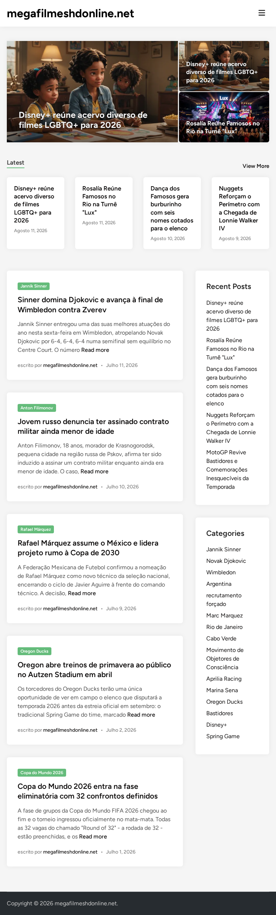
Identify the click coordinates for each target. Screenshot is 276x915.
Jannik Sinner (33, 286)
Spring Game (223, 736)
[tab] (15, 161)
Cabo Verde (221, 638)
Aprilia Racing (224, 678)
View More (256, 166)
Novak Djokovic (226, 560)
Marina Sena (222, 690)
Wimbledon (221, 572)
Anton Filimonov (36, 407)
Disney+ (216, 724)
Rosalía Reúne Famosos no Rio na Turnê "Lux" (230, 349)
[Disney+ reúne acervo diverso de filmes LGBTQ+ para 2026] (92, 91)
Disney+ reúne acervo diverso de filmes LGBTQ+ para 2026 (34, 204)
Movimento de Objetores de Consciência (225, 659)
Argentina (218, 583)
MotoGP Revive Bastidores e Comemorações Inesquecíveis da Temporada (227, 469)
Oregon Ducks (34, 651)
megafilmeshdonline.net (70, 13)
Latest (15, 162)
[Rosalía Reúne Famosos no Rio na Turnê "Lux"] (224, 117)
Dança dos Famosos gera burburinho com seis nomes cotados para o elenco (231, 386)
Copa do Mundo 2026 (41, 772)
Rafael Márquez (35, 529)
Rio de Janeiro (224, 627)
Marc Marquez (224, 615)
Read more (95, 349)
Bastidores (219, 713)
